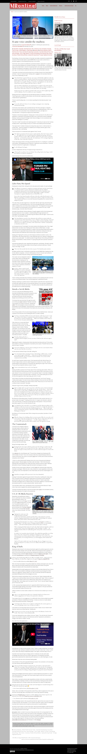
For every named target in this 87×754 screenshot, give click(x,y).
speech (37, 74)
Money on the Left (41, 1)
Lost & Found (58, 45)
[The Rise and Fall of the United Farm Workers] (63, 60)
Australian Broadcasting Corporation (30, 52)
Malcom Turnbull (29, 53)
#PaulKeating (21, 694)
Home (43, 5)
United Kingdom (22, 50)
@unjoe (39, 719)
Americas (37, 48)
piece (34, 456)
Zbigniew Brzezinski (47, 55)
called (13, 305)
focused (28, 508)
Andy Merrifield (57, 22)
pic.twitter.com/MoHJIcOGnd (35, 696)
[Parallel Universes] (63, 29)
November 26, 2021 (33, 698)
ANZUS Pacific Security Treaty (28, 729)
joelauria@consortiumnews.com (19, 719)
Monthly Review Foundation (72, 748)
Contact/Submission (53, 5)
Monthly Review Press (22, 1)
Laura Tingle (22, 53)
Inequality (21, 48)
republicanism (20, 555)
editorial (16, 453)
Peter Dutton (49, 53)
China (13, 50)
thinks (36, 467)
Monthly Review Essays (60, 17)
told (25, 462)
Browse (60, 5)
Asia (40, 48)
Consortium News (16, 46)
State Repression (27, 48)
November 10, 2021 (33, 688)
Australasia (44, 48)
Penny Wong (43, 53)
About (47, 5)
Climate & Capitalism (32, 1)
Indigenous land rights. (43, 553)
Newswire (36, 50)
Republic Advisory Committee (37, 555)
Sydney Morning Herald (33, 55)
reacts (40, 489)
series (21, 301)
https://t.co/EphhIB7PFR (43, 559)
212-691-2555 (71, 752)
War (33, 48)
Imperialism (15, 48)
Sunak (41, 522)
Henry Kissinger (15, 53)
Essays (69, 5)
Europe (16, 50)
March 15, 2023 (33, 561)
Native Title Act (29, 553)
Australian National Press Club (46, 52)
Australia (49, 48)
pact (20, 586)
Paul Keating (37, 53)
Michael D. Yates (58, 52)
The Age (41, 55)
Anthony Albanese (44, 50)
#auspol (26, 696)
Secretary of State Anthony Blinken (20, 55)
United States (29, 50)
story (26, 501)
